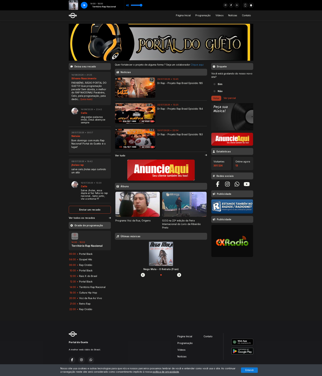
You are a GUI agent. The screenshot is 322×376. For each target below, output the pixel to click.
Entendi (249, 370)
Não (220, 91)
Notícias (232, 15)
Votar (216, 98)
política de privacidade (166, 371)
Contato (246, 15)
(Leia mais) (86, 99)
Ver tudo (120, 155)
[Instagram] (225, 5)
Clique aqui (197, 64)
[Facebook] (231, 5)
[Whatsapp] (237, 5)
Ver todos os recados (82, 217)
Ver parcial (230, 98)
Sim (220, 84)
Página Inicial (183, 15)
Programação (203, 15)
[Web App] (245, 5)
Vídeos (220, 15)
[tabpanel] (137, 210)
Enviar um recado (89, 209)
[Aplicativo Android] (251, 5)
